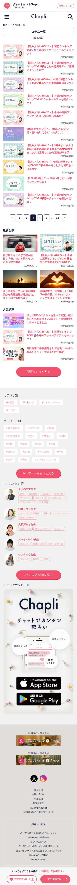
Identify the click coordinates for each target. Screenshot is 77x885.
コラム (13, 410)
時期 (51, 428)
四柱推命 (33, 493)
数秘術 (36, 513)
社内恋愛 (44, 451)
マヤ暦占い (25, 498)
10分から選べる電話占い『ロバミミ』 (38, 833)
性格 (61, 451)
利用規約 (38, 798)
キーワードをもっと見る (38, 473)
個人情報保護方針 (38, 807)
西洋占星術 (25, 529)
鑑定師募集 (38, 803)
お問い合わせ (38, 794)
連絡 (38, 443)
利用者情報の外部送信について (38, 812)
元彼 (53, 443)
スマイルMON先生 (28, 539)
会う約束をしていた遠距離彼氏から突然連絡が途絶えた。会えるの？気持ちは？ (19, 294)
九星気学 (46, 493)
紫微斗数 (58, 493)
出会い (11, 451)
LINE (27, 451)
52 (57, 217)
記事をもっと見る (38, 371)
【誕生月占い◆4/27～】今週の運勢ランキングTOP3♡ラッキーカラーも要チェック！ (50, 99)
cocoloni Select (38, 859)
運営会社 (38, 790)
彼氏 (31, 436)
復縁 (24, 443)
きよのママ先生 (27, 489)
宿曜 (22, 493)
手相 (46, 513)
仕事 (10, 459)
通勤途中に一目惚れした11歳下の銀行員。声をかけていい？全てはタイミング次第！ (56, 294)
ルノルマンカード (56, 498)
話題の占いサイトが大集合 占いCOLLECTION (38, 850)
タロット (39, 498)
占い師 (30, 402)
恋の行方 (34, 428)
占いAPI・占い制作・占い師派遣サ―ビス (39, 846)
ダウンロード (65, 6)
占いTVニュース (38, 842)
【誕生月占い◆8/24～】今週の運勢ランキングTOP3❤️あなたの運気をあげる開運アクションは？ (56, 259)
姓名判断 (43, 502)
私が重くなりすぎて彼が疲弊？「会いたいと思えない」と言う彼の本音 (19, 258)
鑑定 (12, 402)
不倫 (24, 459)
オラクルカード (27, 502)
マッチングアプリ (46, 459)
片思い (47, 436)
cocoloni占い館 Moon (38, 837)
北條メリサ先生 (27, 509)
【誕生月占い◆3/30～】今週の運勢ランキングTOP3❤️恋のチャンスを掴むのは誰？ (49, 198)
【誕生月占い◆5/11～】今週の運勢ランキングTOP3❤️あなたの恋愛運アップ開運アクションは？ (50, 66)
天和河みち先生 (27, 524)
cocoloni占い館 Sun (38, 855)
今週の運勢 (14, 436)
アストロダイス (55, 544)
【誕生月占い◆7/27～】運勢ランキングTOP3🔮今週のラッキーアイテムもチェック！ (50, 335)
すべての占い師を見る (38, 574)
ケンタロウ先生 (27, 554)
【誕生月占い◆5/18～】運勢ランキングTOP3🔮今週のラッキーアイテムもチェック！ (50, 50)
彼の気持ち (14, 428)
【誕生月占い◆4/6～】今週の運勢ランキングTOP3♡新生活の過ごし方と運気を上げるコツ (50, 165)
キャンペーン (52, 402)
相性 (10, 443)
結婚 (63, 436)
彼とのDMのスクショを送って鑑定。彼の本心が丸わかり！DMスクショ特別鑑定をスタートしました (50, 319)
